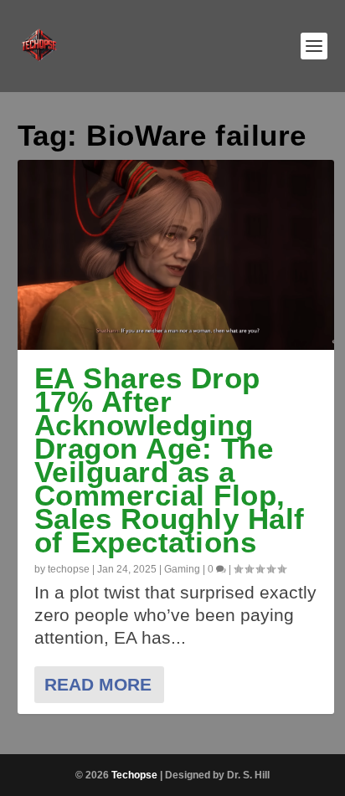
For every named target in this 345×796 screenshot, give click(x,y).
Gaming (182, 569)
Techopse (134, 775)
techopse (69, 569)
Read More (98, 684)
